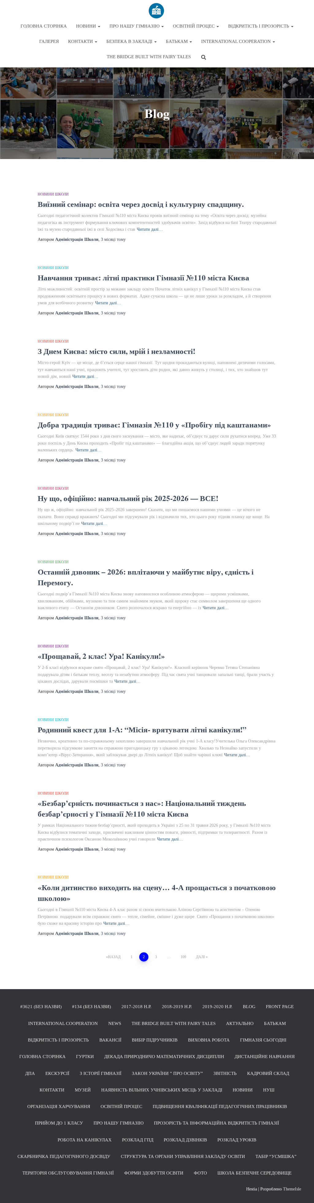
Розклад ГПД (137, 1139)
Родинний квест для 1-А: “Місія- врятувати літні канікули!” (142, 729)
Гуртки (85, 1056)
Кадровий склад (268, 1073)
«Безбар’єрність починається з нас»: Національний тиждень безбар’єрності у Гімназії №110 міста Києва (142, 808)
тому (113, 239)
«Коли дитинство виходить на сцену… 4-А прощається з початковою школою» (157, 893)
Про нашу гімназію (135, 26)
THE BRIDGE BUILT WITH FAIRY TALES (149, 56)
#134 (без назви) (91, 1006)
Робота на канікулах (85, 1139)
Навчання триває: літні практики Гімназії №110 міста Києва (143, 277)
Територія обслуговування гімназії (68, 1173)
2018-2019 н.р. (177, 1006)
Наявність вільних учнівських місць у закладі (161, 1089)
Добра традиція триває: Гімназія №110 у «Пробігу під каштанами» (154, 424)
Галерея (49, 41)
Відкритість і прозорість (259, 26)
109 (183, 957)
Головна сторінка (44, 26)
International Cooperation (236, 41)
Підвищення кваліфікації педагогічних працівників (220, 1106)
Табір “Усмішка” (276, 1156)
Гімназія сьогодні (263, 1040)
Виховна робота (209, 1040)
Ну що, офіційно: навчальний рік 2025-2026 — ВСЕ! (128, 498)
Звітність (225, 1073)
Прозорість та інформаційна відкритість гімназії (216, 1123)
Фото (200, 1173)
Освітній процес (194, 26)
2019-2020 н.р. (217, 1006)
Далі (200, 957)
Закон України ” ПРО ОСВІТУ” (167, 1073)
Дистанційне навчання (265, 1056)
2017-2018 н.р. (136, 1006)
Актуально (240, 1023)
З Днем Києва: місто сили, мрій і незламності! (116, 351)
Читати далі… (150, 229)
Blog (249, 1006)
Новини (86, 26)
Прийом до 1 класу (59, 1123)
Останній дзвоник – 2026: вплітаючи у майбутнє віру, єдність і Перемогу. (146, 577)
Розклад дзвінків (185, 1139)
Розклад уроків (236, 1139)
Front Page (280, 1006)
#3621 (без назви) (41, 1006)
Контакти (81, 41)
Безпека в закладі (130, 41)
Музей (83, 1089)
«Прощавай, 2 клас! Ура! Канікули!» (101, 656)
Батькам (177, 41)
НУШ (268, 1089)
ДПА (30, 1073)
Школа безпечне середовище (254, 1173)
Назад (114, 957)
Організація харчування (58, 1106)
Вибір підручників (155, 1040)
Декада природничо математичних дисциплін (164, 1056)
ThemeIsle (292, 1189)
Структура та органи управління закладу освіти (183, 1156)
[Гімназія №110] (157, 10)
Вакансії (110, 1040)
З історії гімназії (100, 1073)
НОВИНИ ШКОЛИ (53, 194)
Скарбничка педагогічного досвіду (63, 1156)
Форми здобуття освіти (153, 1173)
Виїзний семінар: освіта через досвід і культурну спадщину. (141, 204)
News (114, 1023)
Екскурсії (57, 1073)
